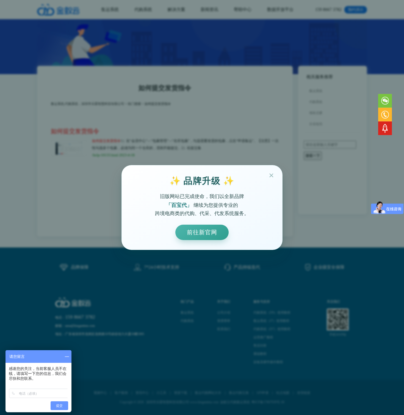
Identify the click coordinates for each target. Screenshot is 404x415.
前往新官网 (202, 232)
